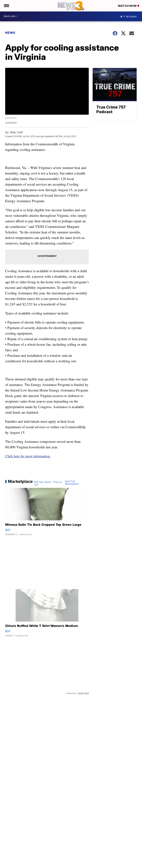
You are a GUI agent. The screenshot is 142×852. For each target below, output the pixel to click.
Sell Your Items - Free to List (48, 483)
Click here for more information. (28, 456)
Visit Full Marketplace (72, 482)
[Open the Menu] (6, 5)
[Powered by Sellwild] (83, 693)
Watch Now (127, 6)
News (10, 33)
